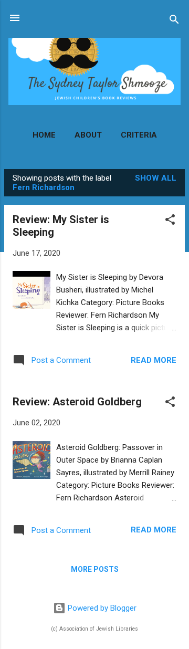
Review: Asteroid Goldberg (77, 401)
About (88, 135)
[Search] (174, 21)
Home (44, 135)
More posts (95, 569)
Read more (153, 360)
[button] (170, 221)
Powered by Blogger (101, 608)
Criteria (139, 135)
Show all (155, 178)
